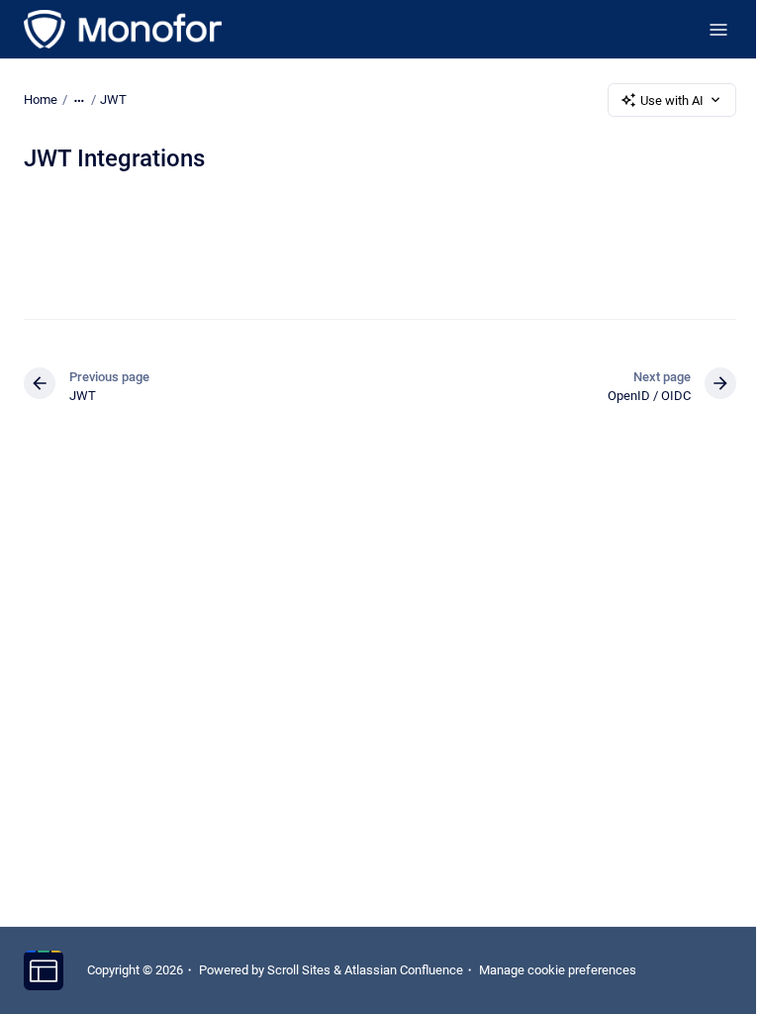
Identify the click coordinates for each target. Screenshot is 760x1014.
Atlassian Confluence (403, 970)
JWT (113, 99)
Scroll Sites (299, 970)
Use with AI (672, 100)
